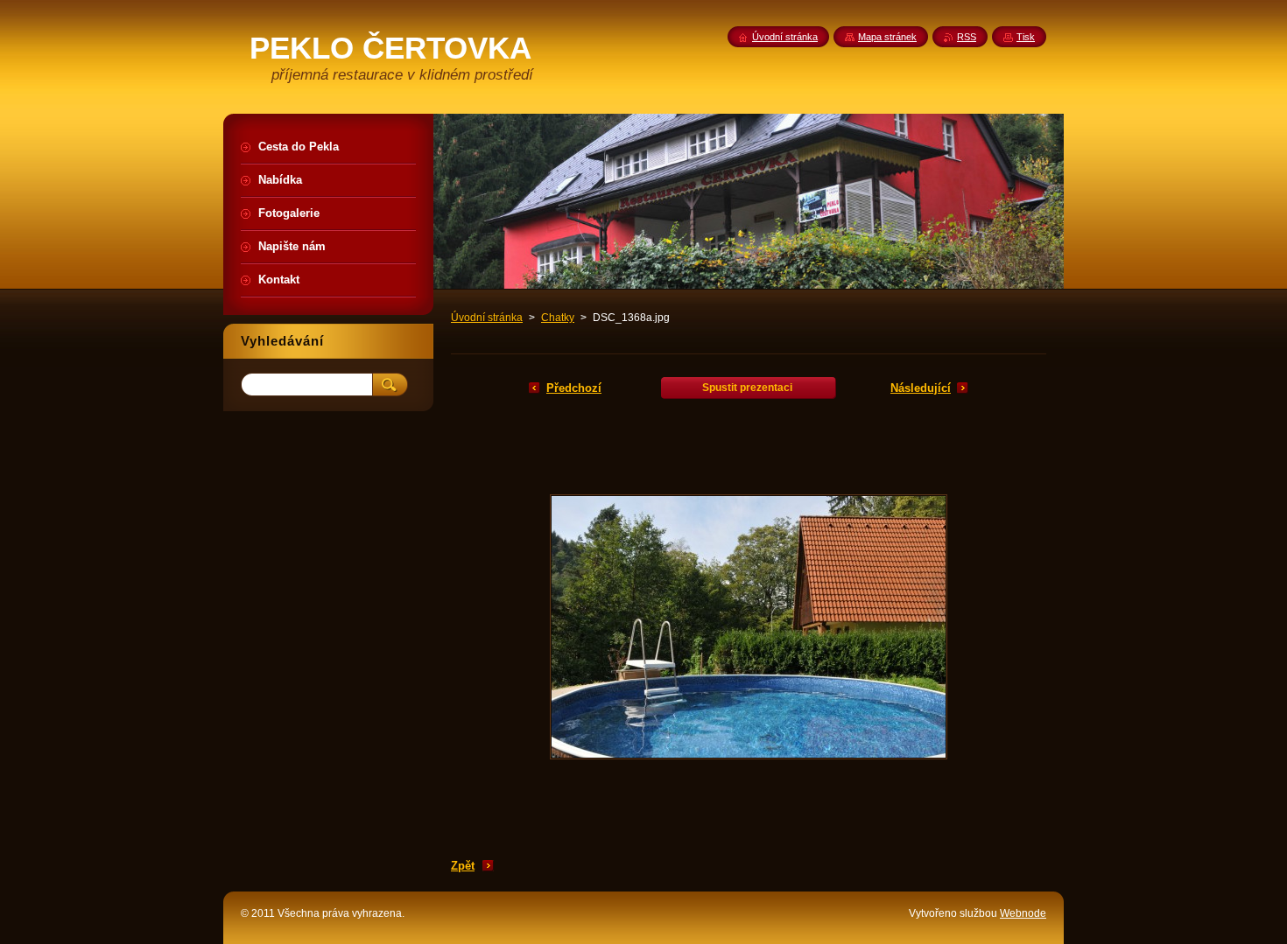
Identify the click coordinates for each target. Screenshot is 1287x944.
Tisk (1025, 36)
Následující (920, 388)
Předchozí (573, 388)
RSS (966, 36)
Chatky (557, 317)
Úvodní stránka (487, 317)
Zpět (463, 865)
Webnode (1023, 913)
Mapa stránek (887, 36)
